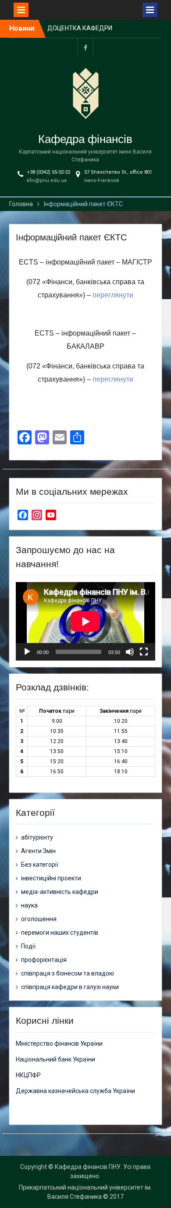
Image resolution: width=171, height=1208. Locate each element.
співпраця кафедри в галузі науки (70, 986)
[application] (85, 621)
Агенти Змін (38, 850)
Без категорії (39, 864)
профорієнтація (44, 959)
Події (28, 946)
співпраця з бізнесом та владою (67, 973)
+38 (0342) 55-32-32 (48, 172)
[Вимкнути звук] (129, 651)
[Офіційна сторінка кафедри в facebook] (85, 47)
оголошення (39, 918)
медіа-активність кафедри (59, 891)
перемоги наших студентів (59, 932)
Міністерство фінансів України (59, 1043)
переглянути (113, 295)
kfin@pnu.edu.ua (47, 180)
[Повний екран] (143, 651)
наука (29, 905)
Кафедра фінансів (85, 139)
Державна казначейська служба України (75, 1090)
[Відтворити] (27, 651)
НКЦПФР (28, 1075)
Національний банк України (55, 1059)
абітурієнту (37, 837)
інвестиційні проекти (51, 878)
